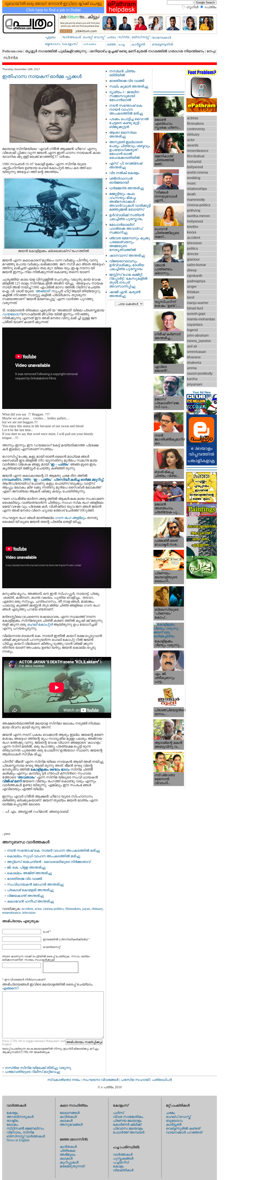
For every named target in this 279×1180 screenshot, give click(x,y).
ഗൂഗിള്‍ (192, 7)
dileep (192, 270)
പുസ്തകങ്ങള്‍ (123, 1158)
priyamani (194, 384)
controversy (196, 129)
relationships (197, 189)
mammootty (196, 199)
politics (192, 248)
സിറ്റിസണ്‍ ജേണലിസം (25, 1128)
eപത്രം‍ (210, 7)
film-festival (195, 156)
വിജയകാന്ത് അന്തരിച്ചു (25, 895)
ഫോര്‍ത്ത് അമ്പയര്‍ (128, 1132)
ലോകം (12, 1124)
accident (27, 909)
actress (192, 118)
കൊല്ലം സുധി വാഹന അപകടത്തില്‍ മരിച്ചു (43, 856)
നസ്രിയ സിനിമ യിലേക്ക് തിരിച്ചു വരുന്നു (38, 1068)
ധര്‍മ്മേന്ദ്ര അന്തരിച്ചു (126, 188)
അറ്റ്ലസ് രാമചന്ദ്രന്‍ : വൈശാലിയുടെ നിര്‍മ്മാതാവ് (48, 862)
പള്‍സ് (118, 1113)
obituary (97, 909)
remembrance (11, 912)
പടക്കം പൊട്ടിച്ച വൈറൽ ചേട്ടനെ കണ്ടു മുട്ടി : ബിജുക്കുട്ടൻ (129, 123)
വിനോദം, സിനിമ (20, 1132)
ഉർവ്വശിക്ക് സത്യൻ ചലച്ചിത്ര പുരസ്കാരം (126, 217)
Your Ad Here (202, 392)
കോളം (118, 1166)
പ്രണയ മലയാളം (127, 1120)
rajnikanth (194, 276)
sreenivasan (196, 352)
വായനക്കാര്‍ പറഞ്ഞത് (184, 1132)
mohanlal (194, 161)
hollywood (195, 221)
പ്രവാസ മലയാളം (128, 1128)
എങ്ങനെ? (10, 988)
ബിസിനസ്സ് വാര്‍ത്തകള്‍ (26, 1136)
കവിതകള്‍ (68, 1117)
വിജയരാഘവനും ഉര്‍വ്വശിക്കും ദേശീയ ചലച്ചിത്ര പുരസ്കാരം (126, 265)
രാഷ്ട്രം (13, 1120)
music (191, 183)
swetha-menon (198, 216)
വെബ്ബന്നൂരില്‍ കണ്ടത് (183, 1128)
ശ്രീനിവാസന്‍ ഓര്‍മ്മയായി (121, 180)
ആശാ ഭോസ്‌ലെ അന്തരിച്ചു (122, 134)
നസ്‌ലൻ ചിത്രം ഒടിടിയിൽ (122, 73)
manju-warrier (197, 303)
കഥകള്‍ (66, 1120)
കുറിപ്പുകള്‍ (69, 1162)
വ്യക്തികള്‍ (123, 1170)
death (191, 194)
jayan (86, 909)
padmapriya (196, 281)
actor (38, 909)
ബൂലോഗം (174, 1120)
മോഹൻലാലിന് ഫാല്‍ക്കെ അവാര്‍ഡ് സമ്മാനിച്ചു (126, 228)
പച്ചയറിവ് (121, 1162)
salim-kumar (196, 265)
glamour (193, 259)
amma (192, 368)
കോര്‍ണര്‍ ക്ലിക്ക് (127, 1124)
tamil (190, 297)
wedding (193, 178)
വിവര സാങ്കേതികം (128, 1117)
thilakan (193, 292)
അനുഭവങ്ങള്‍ (71, 1124)
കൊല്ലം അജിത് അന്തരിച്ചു (29, 873)
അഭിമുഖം (68, 1154)
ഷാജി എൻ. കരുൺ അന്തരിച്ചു (124, 294)
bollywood (195, 167)
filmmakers (73, 909)
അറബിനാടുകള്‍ (20, 1117)
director (193, 254)
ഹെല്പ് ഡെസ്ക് (178, 1117)
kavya (191, 232)
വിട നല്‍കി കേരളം (124, 173)
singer (192, 286)
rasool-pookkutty (200, 373)
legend (192, 330)
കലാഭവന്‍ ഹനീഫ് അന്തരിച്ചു (30, 901)
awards (192, 145)
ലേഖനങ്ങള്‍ (70, 1113)
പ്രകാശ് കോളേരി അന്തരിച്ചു (30, 890)
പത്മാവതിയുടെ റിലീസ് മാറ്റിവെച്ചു (32, 1072)
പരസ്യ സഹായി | (136, 1080)
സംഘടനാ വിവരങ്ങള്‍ (100, 1080)
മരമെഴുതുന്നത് (72, 1166)
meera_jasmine (199, 341)
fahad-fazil (195, 308)
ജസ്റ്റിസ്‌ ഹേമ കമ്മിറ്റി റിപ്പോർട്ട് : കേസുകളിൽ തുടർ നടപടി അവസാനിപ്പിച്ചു (128, 280)
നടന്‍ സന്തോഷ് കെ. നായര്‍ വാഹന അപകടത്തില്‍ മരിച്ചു (53, 850)
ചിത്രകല (67, 1150)
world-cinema (197, 172)
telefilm (192, 227)
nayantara (194, 324)
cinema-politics (53, 909)
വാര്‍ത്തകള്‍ (123, 1154)
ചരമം (170, 1113)
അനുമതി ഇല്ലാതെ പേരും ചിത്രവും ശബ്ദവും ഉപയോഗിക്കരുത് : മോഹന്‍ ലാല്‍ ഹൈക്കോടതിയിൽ (129, 150)
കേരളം (12, 1113)
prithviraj (193, 210)
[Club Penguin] (201, 413)
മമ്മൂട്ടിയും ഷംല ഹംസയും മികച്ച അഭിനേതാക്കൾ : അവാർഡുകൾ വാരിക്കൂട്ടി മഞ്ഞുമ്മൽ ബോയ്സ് (130, 201)
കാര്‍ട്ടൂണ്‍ (173, 1124)
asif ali (192, 346)
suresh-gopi (196, 314)
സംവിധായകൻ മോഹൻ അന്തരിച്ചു (35, 884)
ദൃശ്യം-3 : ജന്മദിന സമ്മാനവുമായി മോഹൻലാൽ (124, 96)
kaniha (192, 379)
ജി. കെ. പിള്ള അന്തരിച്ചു (26, 867)
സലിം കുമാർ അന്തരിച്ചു (128, 86)
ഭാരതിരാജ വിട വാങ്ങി (24, 879)
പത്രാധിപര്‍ (162, 1080)
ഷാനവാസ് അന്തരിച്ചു (127, 255)
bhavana (194, 357)
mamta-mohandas (201, 319)
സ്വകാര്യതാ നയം (63, 1080)
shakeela (194, 362)
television (29, 912)
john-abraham (198, 335)
